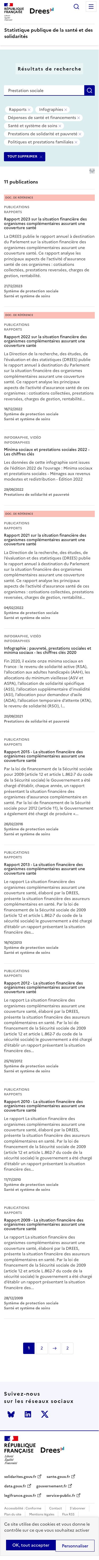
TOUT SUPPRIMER (22, 156)
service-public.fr (60, 1495)
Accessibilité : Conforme (22, 1508)
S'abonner (77, 1508)
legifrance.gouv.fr (20, 1495)
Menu (91, 6)
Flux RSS (68, 1514)
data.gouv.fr (15, 1486)
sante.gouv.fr (58, 1477)
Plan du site (12, 1514)
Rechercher (76, 6)
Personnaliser (75, 1546)
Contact (55, 1508)
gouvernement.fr (51, 1486)
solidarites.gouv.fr (20, 1477)
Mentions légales (41, 1514)
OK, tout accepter (30, 1545)
